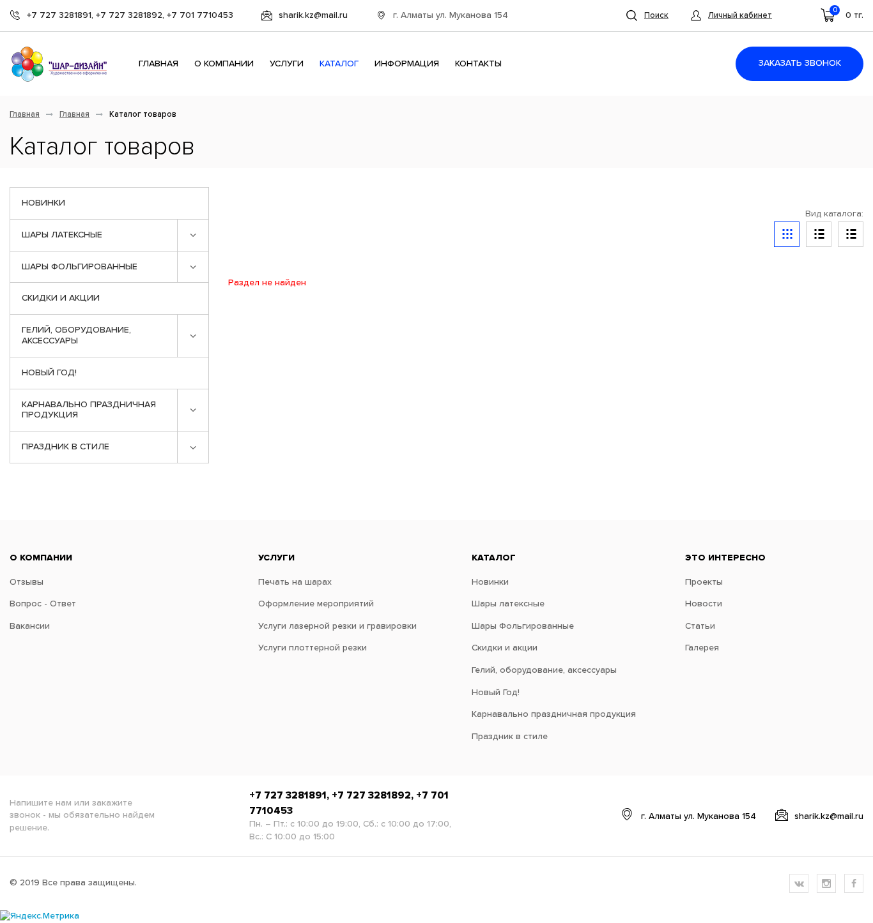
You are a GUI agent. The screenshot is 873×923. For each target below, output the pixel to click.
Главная (158, 63)
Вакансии (30, 626)
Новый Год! (49, 372)
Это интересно (725, 557)
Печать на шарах (295, 582)
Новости (703, 603)
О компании (224, 63)
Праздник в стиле (65, 446)
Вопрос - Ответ (43, 603)
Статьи (700, 626)
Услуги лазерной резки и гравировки (337, 626)
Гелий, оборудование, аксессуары (76, 335)
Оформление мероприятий (316, 603)
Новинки (43, 203)
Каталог (339, 63)
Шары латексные (62, 234)
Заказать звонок (800, 63)
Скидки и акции (61, 298)
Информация (407, 63)
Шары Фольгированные (79, 266)
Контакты (478, 63)
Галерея (702, 647)
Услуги (287, 63)
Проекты (704, 582)
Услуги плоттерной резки (312, 647)
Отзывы (26, 582)
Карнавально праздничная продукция (89, 410)
